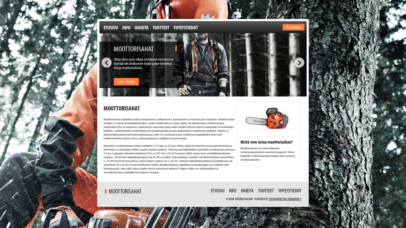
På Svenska (293, 27)
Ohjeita (141, 27)
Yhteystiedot (185, 27)
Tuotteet (161, 27)
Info (126, 27)
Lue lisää (126, 81)
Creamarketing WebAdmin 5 (285, 199)
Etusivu (111, 27)
